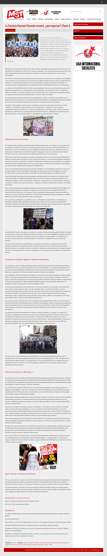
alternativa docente (45, 543)
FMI (11, 544)
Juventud (76, 19)
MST (25, 544)
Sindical (40, 19)
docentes (59, 543)
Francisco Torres (18, 544)
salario (46, 544)
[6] (54, 440)
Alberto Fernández (33, 543)
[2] (12, 161)
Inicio (28, 19)
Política (34, 19)
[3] (47, 180)
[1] (47, 100)
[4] (55, 281)
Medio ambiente (66, 19)
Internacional (49, 19)
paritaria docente (32, 544)
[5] (21, 423)
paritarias (40, 544)
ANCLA (54, 543)
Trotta (50, 544)
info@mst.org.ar (96, 550)
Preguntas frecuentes (94, 19)
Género (57, 19)
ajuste (25, 543)
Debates (83, 19)
